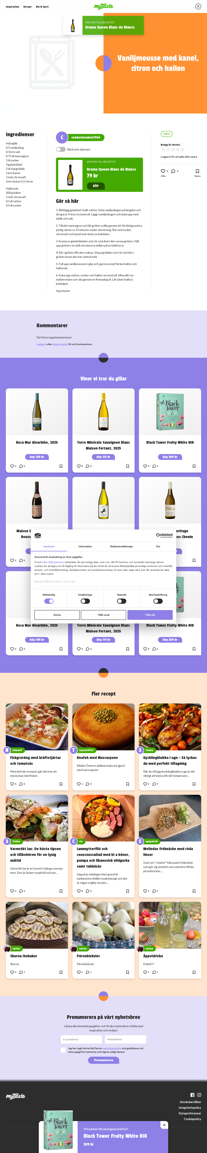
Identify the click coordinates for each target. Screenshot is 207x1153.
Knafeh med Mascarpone (97, 757)
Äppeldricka (153, 956)
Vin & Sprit (42, 6)
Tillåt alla (150, 614)
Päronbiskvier (88, 956)
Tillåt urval (103, 614)
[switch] (85, 601)
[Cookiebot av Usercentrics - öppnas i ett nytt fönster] (158, 535)
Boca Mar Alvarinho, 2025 (37, 442)
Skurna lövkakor (23, 956)
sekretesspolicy (112, 1048)
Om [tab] (158, 546)
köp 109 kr (37, 457)
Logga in (41, 344)
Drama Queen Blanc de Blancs (110, 27)
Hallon (166, 133)
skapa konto (60, 344)
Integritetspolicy (190, 1107)
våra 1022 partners (53, 562)
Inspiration (12, 6)
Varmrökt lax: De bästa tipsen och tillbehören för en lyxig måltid (35, 854)
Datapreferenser (190, 1113)
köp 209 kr (170, 457)
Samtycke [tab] (48, 546)
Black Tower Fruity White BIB (170, 442)
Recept (27, 6)
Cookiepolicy (192, 1119)
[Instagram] (199, 1095)
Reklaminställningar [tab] (121, 546)
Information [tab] (85, 546)
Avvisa (57, 614)
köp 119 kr (103, 457)
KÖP (96, 186)
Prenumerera (103, 1060)
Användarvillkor (190, 1102)
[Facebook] (192, 1095)
